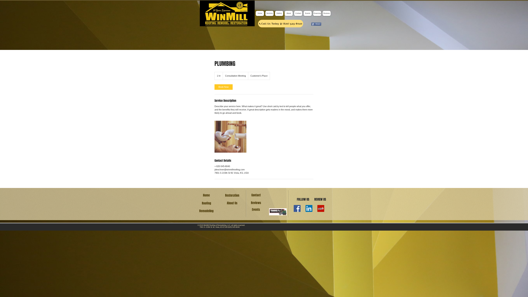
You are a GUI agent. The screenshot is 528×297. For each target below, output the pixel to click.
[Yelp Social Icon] (320, 208)
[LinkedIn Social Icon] (309, 208)
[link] (224, 87)
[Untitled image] (230, 137)
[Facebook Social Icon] (297, 208)
